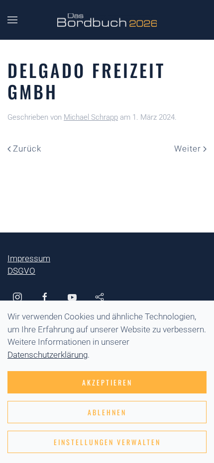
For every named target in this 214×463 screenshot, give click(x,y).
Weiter (187, 149)
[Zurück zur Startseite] (107, 20)
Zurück (27, 149)
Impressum (28, 258)
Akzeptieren (107, 382)
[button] (12, 20)
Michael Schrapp (91, 117)
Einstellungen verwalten (107, 442)
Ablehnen (107, 412)
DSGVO (21, 271)
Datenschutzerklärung (47, 355)
